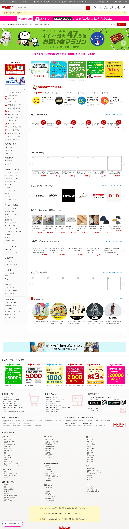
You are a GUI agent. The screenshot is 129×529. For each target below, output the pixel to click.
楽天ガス (89, 459)
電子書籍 (64, 2)
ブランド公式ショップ (11, 175)
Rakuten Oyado (49, 464)
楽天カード (7, 489)
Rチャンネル (48, 505)
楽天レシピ (90, 468)
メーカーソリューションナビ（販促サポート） (58, 407)
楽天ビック (7, 464)
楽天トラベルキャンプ (51, 460)
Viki (46, 507)
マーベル (7, 187)
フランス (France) (92, 507)
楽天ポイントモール (92, 488)
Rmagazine (8, 261)
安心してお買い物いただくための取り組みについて (79, 423)
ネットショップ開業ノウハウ (54, 405)
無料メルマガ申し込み (9, 403)
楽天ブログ (48, 496)
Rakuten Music (49, 512)
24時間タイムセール (10, 211)
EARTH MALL (9, 249)
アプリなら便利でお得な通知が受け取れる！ (100, 397)
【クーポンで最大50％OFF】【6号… (48, 228)
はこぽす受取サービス (11, 308)
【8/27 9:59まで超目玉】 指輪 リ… (59, 228)
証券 (47, 2)
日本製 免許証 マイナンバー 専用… (37, 228)
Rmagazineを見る (117, 299)
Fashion (30, 2)
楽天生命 (6, 511)
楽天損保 (6, 509)
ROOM (7, 276)
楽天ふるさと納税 (10, 226)
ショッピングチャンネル (12, 228)
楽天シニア (90, 464)
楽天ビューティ (91, 466)
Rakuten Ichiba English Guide (11, 399)
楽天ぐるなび (90, 470)
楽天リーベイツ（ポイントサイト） (15, 214)
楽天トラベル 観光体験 (51, 459)
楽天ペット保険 (8, 518)
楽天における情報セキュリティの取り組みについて (79, 418)
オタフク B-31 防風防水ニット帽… (105, 228)
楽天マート (7, 471)
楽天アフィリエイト (50, 492)
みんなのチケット (50, 514)
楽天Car (89, 471)
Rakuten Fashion (10, 181)
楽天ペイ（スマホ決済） (10, 493)
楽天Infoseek (49, 489)
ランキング (12, 2)
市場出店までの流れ (51, 403)
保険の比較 (7, 516)
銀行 (52, 2)
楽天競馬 (47, 473)
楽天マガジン (49, 509)
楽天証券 (6, 504)
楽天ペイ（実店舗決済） (52, 411)
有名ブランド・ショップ (12, 172)
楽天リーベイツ (8, 475)
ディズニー (8, 184)
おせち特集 (8, 164)
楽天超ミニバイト (92, 497)
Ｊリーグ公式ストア (10, 199)
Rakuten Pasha (91, 491)
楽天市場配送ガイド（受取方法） (12, 405)
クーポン (7, 217)
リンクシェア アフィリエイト (53, 494)
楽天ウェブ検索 (49, 491)
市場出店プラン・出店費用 (53, 401)
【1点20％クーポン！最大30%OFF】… (82, 228)
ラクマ (70, 2)
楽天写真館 (90, 475)
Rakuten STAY (49, 462)
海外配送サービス (10, 317)
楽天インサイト (91, 495)
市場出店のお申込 (51, 399)
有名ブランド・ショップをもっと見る (111, 185)
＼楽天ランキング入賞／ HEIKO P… (71, 228)
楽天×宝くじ (48, 471)
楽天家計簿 (90, 479)
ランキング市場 (9, 273)
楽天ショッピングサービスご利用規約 (13, 407)
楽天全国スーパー (9, 473)
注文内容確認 (7, 411)
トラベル (36, 2)
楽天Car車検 (90, 473)
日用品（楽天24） (10, 220)
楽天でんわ (48, 487)
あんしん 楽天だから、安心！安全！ (119, 425)
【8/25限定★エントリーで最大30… (93, 228)
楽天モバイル (49, 483)
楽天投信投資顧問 (9, 507)
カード (43, 2)
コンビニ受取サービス (11, 302)
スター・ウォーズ (10, 190)
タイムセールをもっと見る (114, 241)
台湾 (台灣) (90, 504)
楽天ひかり (48, 485)
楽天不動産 (90, 477)
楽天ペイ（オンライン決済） (12, 491)
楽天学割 (7, 237)
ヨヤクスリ (90, 460)
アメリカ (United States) (93, 505)
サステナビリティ (93, 410)
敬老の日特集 (8, 161)
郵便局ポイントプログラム (12, 311)
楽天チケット (49, 510)
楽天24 (84, 2)
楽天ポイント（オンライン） (54, 409)
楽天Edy (6, 495)
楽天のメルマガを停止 (18, 411)
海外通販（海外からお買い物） (13, 231)
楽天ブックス (7, 457)
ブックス (57, 2)
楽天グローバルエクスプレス (12, 482)
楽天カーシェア (49, 466)
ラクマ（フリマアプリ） (12, 252)
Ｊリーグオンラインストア (11, 481)
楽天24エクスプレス (10, 223)
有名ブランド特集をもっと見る (113, 272)
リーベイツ (77, 2)
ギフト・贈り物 (9, 288)
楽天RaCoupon (8, 479)
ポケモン (7, 193)
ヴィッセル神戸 (49, 518)
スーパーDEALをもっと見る (114, 114)
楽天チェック (90, 493)
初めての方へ (6, 397)
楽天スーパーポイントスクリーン (96, 489)
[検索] (88, 8)
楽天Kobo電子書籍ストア (11, 459)
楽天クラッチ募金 (93, 408)
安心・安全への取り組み (9, 401)
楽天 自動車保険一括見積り (11, 513)
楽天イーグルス (49, 516)
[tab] (38, 92)
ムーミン (7, 196)
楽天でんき (90, 457)
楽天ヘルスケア (91, 462)
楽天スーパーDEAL (10, 208)
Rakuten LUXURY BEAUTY (12, 178)
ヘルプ (125, 2)
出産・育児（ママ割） (11, 290)
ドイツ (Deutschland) (93, 509)
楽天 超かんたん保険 (9, 515)
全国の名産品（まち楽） (12, 264)
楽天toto (47, 470)
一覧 (23, 89)
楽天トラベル (49, 457)
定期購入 (7, 234)
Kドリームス (48, 475)
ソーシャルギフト (10, 293)
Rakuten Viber (49, 498)
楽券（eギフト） (9, 240)
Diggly (7, 279)
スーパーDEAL (21, 2)
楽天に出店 (117, 2)
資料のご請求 (60, 399)
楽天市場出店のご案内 (52, 397)
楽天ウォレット (8, 505)
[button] (101, 7)
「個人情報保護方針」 (28, 425)
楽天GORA (48, 468)
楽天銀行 (6, 502)
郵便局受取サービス (10, 305)
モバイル (5, 2)
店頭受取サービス (10, 314)
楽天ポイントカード (92, 486)
